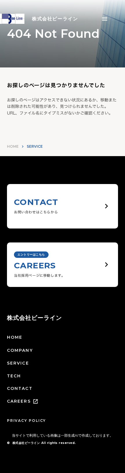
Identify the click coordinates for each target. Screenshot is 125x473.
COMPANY (20, 350)
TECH (14, 376)
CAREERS (19, 401)
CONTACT (20, 388)
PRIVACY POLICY (26, 420)
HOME (13, 146)
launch (35, 401)
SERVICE (18, 363)
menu (104, 18)
